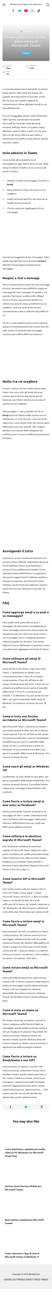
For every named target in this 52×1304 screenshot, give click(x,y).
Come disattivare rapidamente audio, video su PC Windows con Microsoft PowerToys (25, 1152)
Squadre (18, 115)
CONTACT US (10, 1279)
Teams (26, 53)
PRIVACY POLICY (25, 1279)
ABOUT (45, 1279)
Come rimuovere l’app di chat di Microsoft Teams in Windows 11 (22, 1255)
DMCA (37, 1279)
